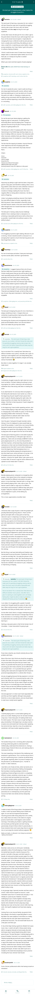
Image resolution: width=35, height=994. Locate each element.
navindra (6, 86)
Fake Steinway (24, 67)
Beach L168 (4, 67)
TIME (2, 68)
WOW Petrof (17, 67)
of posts (16, 2)
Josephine (6, 269)
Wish (9, 67)
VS (29, 67)
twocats (7, 579)
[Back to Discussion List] (1, 2)
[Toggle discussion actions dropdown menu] (33, 2)
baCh (12, 67)
